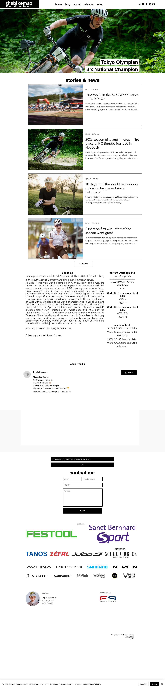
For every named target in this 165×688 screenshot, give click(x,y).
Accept (154, 684)
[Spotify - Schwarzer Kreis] (153, 4)
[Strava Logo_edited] (150, 4)
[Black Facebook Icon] (146, 4)
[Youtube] (143, 4)
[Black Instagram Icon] (139, 4)
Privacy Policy (129, 637)
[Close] (162, 684)
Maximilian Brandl (19, 6)
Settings (143, 684)
